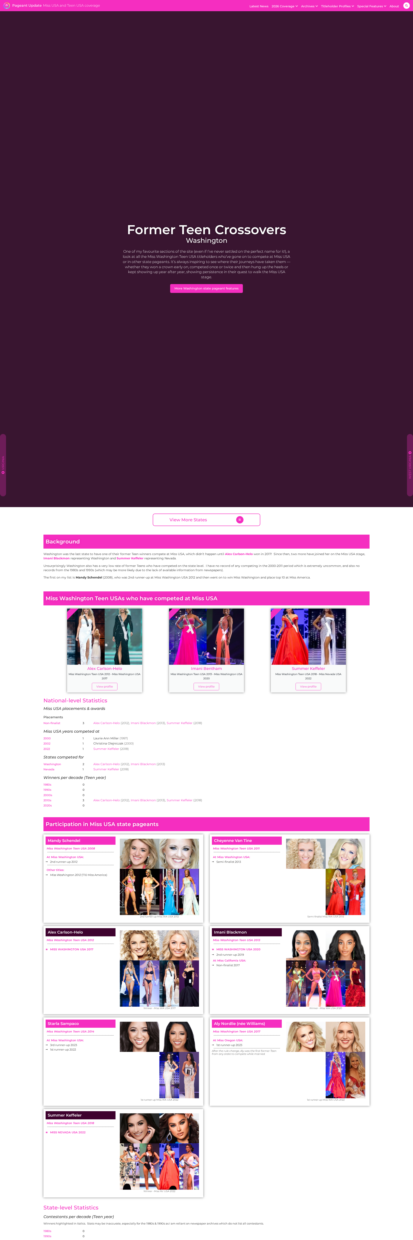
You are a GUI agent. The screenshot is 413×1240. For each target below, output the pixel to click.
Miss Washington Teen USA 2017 (236, 1031)
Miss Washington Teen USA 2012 (70, 940)
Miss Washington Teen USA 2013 (236, 940)
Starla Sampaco (63, 1023)
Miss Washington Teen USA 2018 (70, 1123)
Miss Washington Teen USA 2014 (70, 1031)
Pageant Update (27, 5)
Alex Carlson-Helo (65, 932)
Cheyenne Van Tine (233, 840)
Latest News (259, 6)
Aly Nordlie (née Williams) (239, 1023)
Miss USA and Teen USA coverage (71, 5)
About (394, 6)
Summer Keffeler (180, 723)
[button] (406, 5)
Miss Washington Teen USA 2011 (236, 848)
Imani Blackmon (230, 932)
